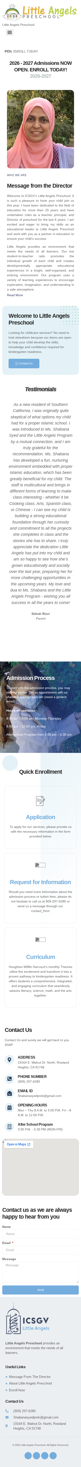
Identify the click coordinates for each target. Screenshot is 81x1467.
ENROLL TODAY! (16, 51)
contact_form (40, 911)
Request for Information (40, 882)
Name (6, 1227)
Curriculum (40, 956)
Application (40, 817)
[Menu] (10, 32)
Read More (15, 295)
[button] (40, 295)
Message (9, 1259)
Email (6, 1243)
